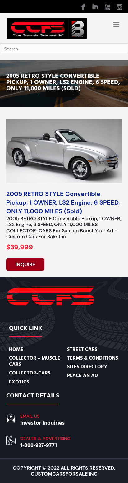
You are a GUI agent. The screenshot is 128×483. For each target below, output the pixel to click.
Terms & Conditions (92, 358)
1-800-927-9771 (38, 445)
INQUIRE (25, 264)
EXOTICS (19, 382)
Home (16, 349)
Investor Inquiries (42, 423)
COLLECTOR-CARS (29, 372)
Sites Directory (87, 366)
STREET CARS (82, 349)
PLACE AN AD (82, 375)
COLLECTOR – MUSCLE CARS (34, 361)
